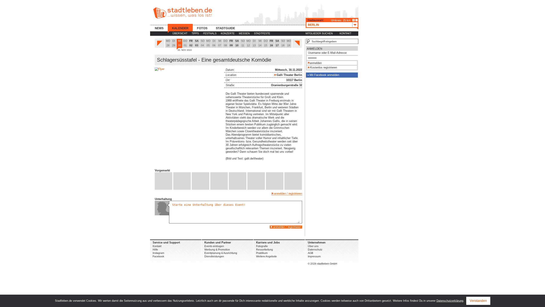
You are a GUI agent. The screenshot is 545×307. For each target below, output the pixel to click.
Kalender (180, 28)
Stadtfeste (262, 33)
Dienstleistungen (214, 256)
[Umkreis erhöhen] (353, 20)
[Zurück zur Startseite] (182, 13)
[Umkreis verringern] (356, 20)
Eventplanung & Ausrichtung (220, 253)
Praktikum (262, 253)
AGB (310, 253)
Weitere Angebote (266, 256)
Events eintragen (214, 246)
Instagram (158, 253)
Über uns (313, 246)
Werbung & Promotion (217, 249)
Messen (244, 33)
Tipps (195, 33)
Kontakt (345, 33)
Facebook (158, 256)
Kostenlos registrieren (323, 67)
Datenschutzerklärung (449, 300)
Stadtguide (225, 28)
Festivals (210, 33)
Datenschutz (315, 249)
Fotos (202, 28)
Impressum (314, 256)
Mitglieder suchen (319, 33)
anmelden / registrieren (288, 193)
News (159, 28)
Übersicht (179, 33)
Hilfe (155, 249)
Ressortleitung (264, 249)
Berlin (313, 24)
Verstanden (478, 301)
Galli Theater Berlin (289, 75)
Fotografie (262, 246)
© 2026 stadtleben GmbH (322, 263)
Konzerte (228, 33)
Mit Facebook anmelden (324, 75)
